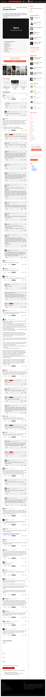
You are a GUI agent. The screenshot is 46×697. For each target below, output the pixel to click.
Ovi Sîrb (31, 134)
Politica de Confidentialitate (29, 694)
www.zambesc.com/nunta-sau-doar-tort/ (11, 533)
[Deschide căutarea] (26, 1)
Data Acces (38, 694)
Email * (4, 657)
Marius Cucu (32, 128)
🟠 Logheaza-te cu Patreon (36, 149)
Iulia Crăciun (32, 121)
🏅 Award (7, 115)
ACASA (36, 1)
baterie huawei (7, 44)
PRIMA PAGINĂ (4, 684)
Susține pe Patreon (14, 61)
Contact (44, 1)
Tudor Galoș (32, 135)
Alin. (8, 480)
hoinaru (31, 123)
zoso (30, 114)
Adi (5, 95)
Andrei (31, 116)
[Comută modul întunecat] (24, 1)
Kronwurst (31, 125)
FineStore (31, 11)
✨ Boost (11, 115)
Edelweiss (31, 118)
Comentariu (4, 642)
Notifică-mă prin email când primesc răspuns (11, 665)
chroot (24, 694)
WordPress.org (34, 170)
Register (33, 165)
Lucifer (6, 468)
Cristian (6, 570)
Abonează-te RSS (34, 159)
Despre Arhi (40, 1)
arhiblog (3, 1)
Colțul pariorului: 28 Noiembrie (22, 7)
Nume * (4, 653)
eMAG (31, 9)
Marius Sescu (32, 130)
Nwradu (31, 132)
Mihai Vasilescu (32, 139)
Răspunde (14, 130)
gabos (8, 111)
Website (4, 661)
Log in (33, 166)
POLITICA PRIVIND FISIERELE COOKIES (7, 689)
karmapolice (7, 621)
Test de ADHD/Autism (33, 51)
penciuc (8, 202)
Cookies (35, 694)
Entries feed (34, 168)
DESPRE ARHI (4, 685)
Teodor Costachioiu (33, 137)
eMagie (8, 103)
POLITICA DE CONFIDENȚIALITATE (6, 688)
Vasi (30, 141)
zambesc (6, 528)
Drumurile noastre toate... (7, 7)
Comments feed (34, 169)
